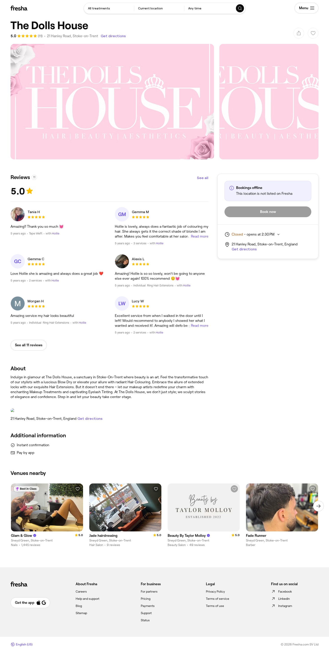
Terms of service (217, 598)
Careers (81, 591)
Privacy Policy (215, 591)
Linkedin (284, 598)
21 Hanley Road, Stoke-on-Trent (72, 36)
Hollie (55, 233)
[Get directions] (109, 410)
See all (202, 178)
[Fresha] (19, 8)
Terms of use (215, 606)
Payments (148, 606)
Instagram (285, 606)
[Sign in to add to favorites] (77, 488)
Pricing (145, 598)
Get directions (113, 36)
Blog (79, 606)
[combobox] (109, 8)
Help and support (87, 598)
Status (145, 620)
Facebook (285, 591)
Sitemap (81, 613)
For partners (149, 591)
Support (146, 613)
